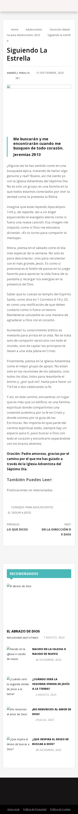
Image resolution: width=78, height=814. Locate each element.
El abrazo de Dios (23, 631)
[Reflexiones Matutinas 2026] (23, 5)
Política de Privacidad (34, 809)
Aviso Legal (13, 809)
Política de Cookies (60, 809)
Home (14, 29)
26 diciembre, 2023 (48, 659)
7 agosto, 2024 (54, 637)
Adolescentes (34, 29)
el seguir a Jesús (19, 512)
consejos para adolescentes (32, 507)
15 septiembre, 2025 (50, 73)
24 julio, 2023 (45, 720)
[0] (8, 78)
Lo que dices (17, 527)
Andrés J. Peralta (18, 73)
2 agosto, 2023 (46, 694)
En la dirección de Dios (56, 529)
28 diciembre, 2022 (48, 750)
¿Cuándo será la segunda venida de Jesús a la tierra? (51, 683)
